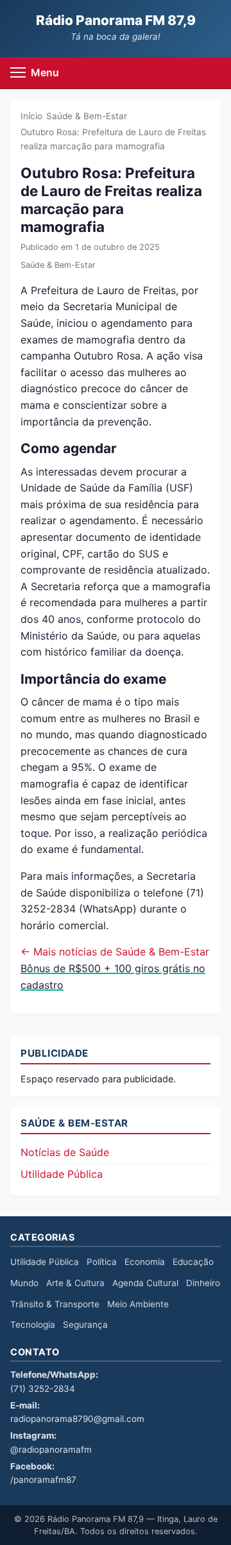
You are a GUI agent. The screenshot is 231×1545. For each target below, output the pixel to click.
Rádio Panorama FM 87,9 (116, 20)
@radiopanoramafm (51, 1449)
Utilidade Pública (62, 1174)
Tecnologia (32, 1324)
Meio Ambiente (138, 1304)
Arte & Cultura (75, 1283)
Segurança (85, 1324)
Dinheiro (203, 1283)
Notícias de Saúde (65, 1152)
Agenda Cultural (145, 1283)
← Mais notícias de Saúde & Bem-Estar (115, 951)
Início (31, 116)
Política (102, 1262)
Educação (193, 1262)
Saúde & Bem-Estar (86, 116)
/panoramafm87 (43, 1480)
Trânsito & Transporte (54, 1304)
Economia (144, 1262)
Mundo (24, 1283)
